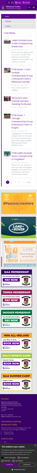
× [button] (35, 445)
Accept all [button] (9, 464)
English (12, 2)
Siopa (19, 3)
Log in (8, 2)
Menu (34, 7)
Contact (27, 3)
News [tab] (7, 16)
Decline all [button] (27, 464)
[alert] (18, 458)
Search (29, 7)
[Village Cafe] (18, 254)
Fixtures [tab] (8, 21)
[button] (10, 458)
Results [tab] (8, 26)
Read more (26, 454)
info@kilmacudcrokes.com (13, 416)
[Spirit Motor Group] (18, 227)
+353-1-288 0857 (8, 415)
